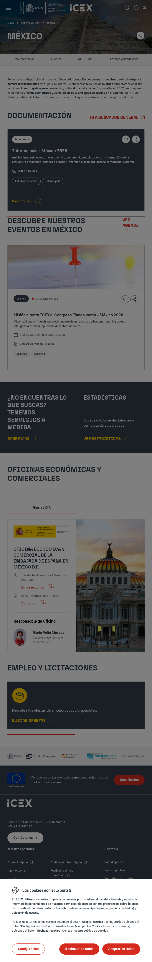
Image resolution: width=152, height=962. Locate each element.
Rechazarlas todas (79, 949)
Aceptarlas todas (121, 949)
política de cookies (96, 930)
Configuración (28, 949)
